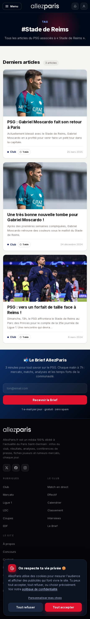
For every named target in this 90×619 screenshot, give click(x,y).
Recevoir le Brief (45, 400)
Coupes (8, 518)
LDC (5, 510)
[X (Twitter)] (6, 467)
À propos (9, 543)
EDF (5, 526)
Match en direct (58, 487)
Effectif (52, 494)
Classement (55, 510)
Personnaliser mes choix (45, 597)
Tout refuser (25, 607)
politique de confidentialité (39, 589)
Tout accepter (63, 607)
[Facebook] (16, 467)
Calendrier (54, 502)
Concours (9, 551)
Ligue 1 (7, 502)
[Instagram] (25, 467)
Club (6, 487)
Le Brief (53, 526)
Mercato (8, 494)
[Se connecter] (83, 6)
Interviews (54, 518)
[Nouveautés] (75, 6)
